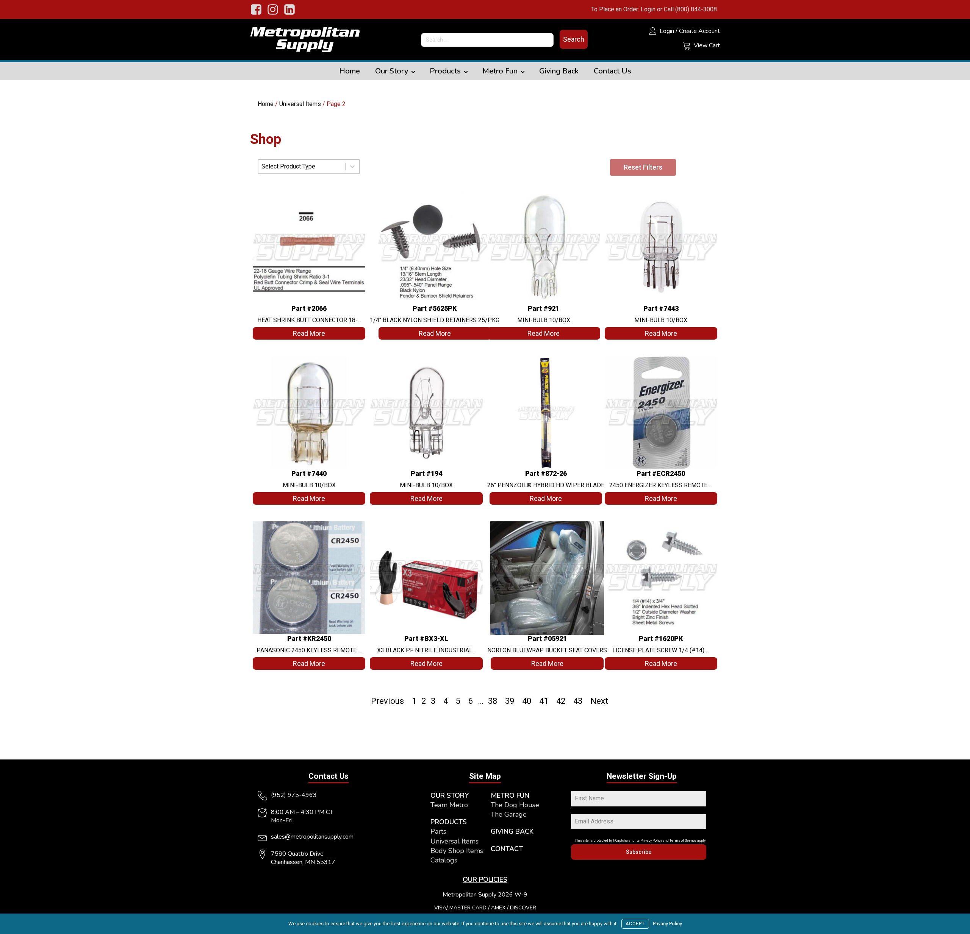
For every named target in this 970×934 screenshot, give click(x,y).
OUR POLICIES (485, 879)
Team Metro (449, 804)
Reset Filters (643, 167)
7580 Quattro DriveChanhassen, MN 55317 (303, 858)
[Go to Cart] (686, 46)
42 (560, 701)
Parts (438, 831)
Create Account (699, 31)
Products (445, 71)
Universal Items (300, 104)
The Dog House (515, 804)
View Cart (707, 45)
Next (599, 701)
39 (509, 701)
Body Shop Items (456, 850)
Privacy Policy (651, 840)
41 (543, 701)
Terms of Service (683, 840)
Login (648, 9)
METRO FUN (510, 795)
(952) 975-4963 (294, 795)
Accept (635, 923)
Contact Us (612, 71)
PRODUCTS (448, 821)
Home (349, 71)
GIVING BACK (512, 831)
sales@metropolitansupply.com (312, 837)
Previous (387, 701)
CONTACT (507, 848)
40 (526, 701)
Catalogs (443, 860)
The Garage (509, 814)
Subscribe (638, 852)
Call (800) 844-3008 (690, 9)
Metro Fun (500, 71)
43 (577, 701)
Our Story (391, 71)
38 (492, 701)
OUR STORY (449, 795)
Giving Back (559, 71)
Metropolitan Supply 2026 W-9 (485, 894)
